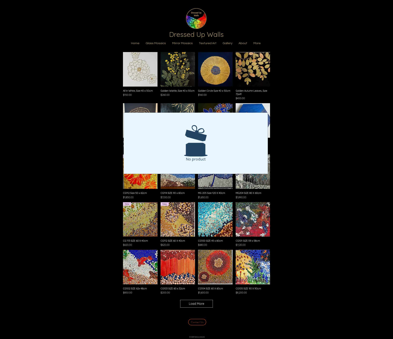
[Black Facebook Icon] (196, 330)
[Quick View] (140, 69)
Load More (196, 304)
